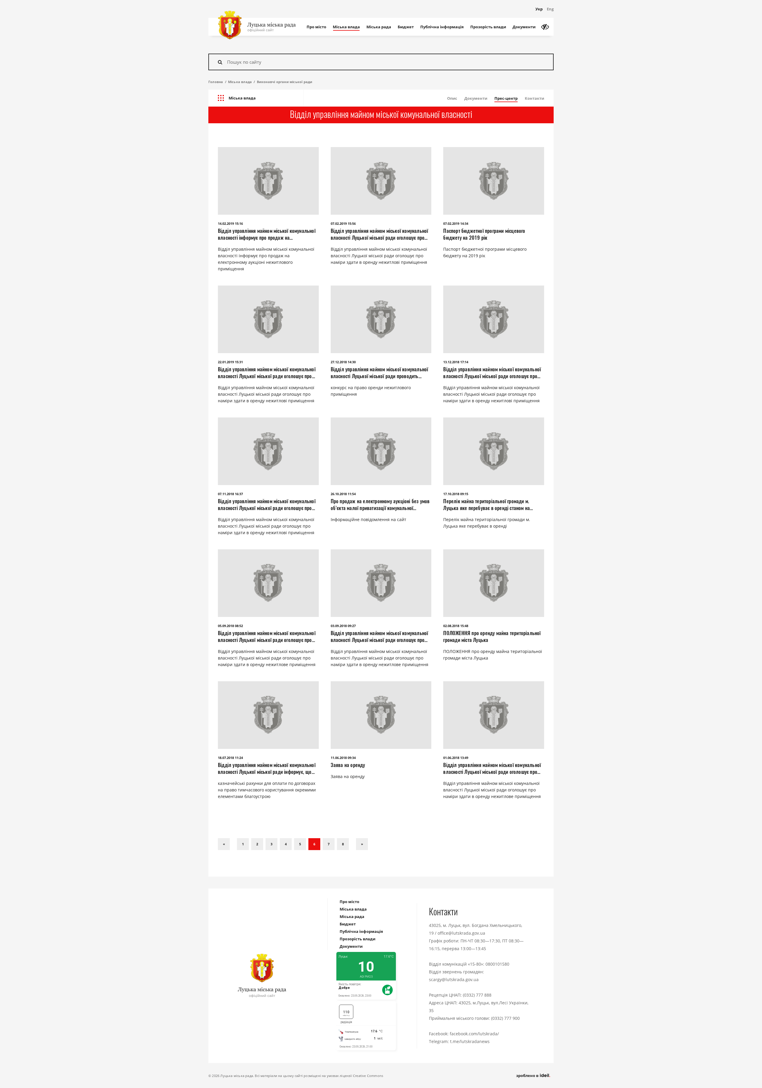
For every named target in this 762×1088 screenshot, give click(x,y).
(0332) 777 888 (477, 995)
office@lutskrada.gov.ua (461, 933)
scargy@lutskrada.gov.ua (454, 979)
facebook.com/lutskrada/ (474, 1033)
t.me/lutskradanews (470, 1041)
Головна (215, 82)
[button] (255, 98)
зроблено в (527, 1075)
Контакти (534, 98)
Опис (452, 98)
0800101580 (497, 964)
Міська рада (378, 26)
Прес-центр (506, 98)
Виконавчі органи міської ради (285, 82)
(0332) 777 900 (505, 1018)
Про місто (316, 26)
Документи (524, 26)
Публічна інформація (442, 26)
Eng (550, 9)
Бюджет (406, 26)
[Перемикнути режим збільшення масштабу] (545, 27)
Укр (539, 9)
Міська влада (346, 26)
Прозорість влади (488, 26)
